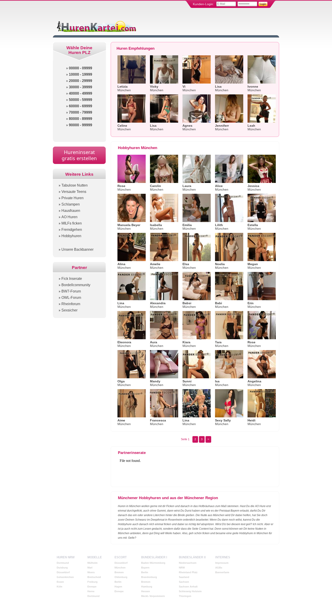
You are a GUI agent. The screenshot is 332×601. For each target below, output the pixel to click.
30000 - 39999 (80, 87)
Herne (90, 591)
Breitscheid (94, 577)
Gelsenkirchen (65, 577)
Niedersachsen (187, 562)
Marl (89, 567)
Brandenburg (149, 577)
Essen (60, 581)
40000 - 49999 (80, 93)
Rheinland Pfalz (188, 572)
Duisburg (62, 567)
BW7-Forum (71, 291)
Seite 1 (185, 439)
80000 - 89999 (80, 119)
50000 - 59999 (80, 100)
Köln (59, 586)
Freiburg (92, 581)
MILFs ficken (71, 223)
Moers (91, 572)
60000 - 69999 (80, 106)
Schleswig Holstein (190, 591)
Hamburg (146, 586)
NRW (182, 567)
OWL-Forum (71, 297)
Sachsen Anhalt (188, 586)
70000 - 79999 (80, 112)
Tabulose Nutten (74, 185)
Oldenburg (121, 577)
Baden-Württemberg (153, 562)
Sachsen (184, 581)
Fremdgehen (71, 230)
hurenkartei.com (96, 26)
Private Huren (72, 198)
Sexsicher (69, 310)
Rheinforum (70, 304)
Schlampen (70, 204)
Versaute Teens (73, 192)
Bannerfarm (222, 572)
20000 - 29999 (80, 81)
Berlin (118, 581)
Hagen (118, 586)
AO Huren (69, 217)
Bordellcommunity (75, 285)
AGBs (218, 567)
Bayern (145, 567)
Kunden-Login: (203, 4)
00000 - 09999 (80, 68)
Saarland (184, 577)
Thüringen (185, 596)
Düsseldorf (63, 572)
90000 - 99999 (80, 125)
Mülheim (92, 562)
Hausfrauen (70, 211)
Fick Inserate (71, 279)
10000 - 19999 (80, 74)
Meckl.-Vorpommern (153, 596)
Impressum (222, 562)
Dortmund (63, 562)
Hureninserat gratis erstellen (79, 155)
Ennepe (91, 586)
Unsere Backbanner (77, 249)
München (120, 567)
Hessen (145, 591)
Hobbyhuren (71, 236)
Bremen (119, 572)
